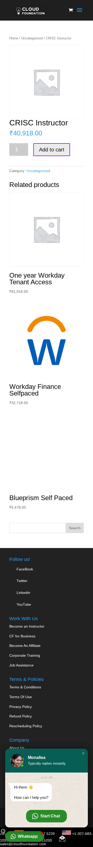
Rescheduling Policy (25, 726)
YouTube (23, 604)
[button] (83, 753)
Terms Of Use (20, 697)
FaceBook (25, 569)
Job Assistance (21, 665)
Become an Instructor (26, 626)
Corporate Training (24, 655)
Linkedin (23, 593)
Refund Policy (20, 716)
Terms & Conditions (25, 687)
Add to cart (51, 149)
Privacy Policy (20, 707)
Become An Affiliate (25, 646)
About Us (16, 748)
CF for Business (22, 636)
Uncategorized (32, 38)
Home (13, 38)
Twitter (21, 581)
